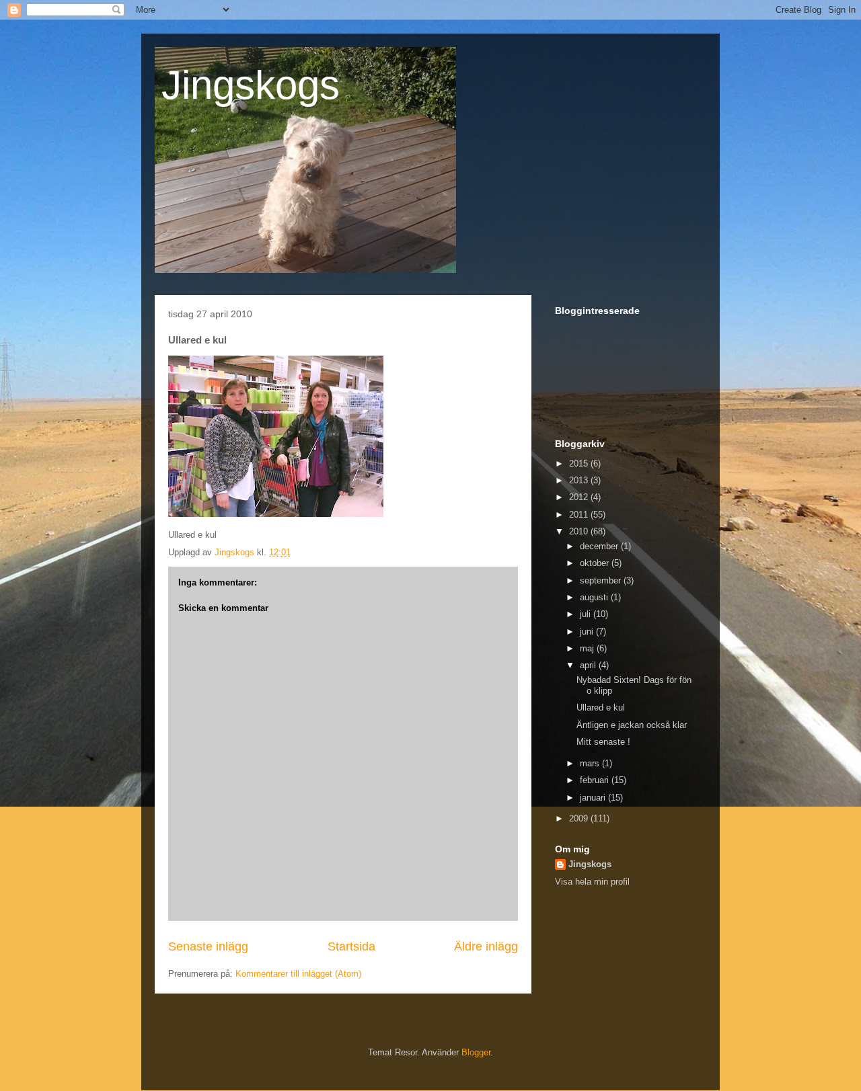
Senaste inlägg (208, 946)
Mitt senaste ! (603, 742)
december (600, 546)
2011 (580, 515)
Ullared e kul (600, 707)
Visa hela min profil (592, 882)
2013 (580, 480)
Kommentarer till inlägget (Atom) (298, 974)
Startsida (351, 946)
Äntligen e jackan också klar (631, 725)
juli (586, 614)
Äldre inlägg (486, 946)
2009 (580, 818)
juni (588, 632)
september (602, 580)
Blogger (475, 1052)
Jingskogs (250, 85)
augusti (595, 597)
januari (594, 798)
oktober (595, 563)
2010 (580, 531)
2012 (580, 497)
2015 (580, 463)
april (589, 665)
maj (588, 648)
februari (595, 780)
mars (591, 763)
